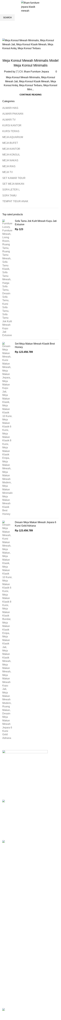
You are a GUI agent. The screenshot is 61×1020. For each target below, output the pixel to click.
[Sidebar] (4, 1016)
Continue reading (31, 94)
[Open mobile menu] (3, 7)
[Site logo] (30, 6)
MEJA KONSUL (30, 55)
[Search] (51, 7)
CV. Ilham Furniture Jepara (34, 71)
